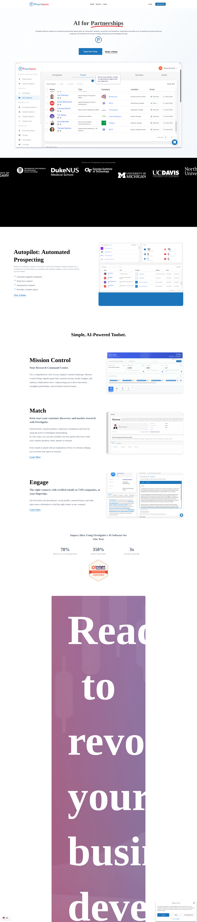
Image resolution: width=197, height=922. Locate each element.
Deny (176, 915)
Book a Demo (111, 51)
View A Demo (20, 295)
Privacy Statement (176, 918)
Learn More (35, 457)
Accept (163, 915)
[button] (194, 903)
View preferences (188, 915)
